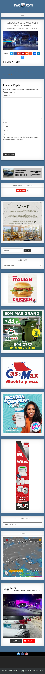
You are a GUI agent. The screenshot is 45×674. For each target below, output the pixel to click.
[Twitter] (18, 653)
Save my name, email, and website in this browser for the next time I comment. (20, 138)
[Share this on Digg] (34, 53)
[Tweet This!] (11, 53)
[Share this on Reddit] (26, 53)
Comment (7, 96)
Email (5, 127)
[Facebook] (22, 653)
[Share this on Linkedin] (38, 53)
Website (6, 131)
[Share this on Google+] (19, 53)
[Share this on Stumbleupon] (30, 53)
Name (5, 122)
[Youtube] (26, 653)
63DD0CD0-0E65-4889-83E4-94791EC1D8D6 (22, 24)
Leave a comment (30, 29)
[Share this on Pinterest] (23, 53)
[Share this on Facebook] (15, 53)
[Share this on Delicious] (22, 57)
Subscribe (30, 641)
